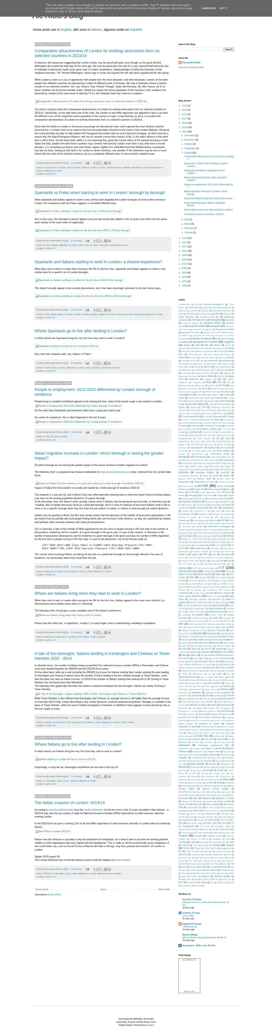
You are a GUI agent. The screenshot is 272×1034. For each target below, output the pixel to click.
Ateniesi (227, 367)
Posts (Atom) (54, 894)
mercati (185, 643)
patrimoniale (196, 695)
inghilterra (183, 554)
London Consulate (200, 618)
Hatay (204, 539)
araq (202, 361)
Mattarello (214, 636)
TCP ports (205, 826)
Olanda (182, 680)
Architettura (212, 360)
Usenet (206, 858)
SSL (200, 807)
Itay (200, 577)
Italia (218, 571)
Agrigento (229, 342)
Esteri (228, 492)
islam (220, 564)
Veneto (200, 861)
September (190, 148)
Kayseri (193, 587)
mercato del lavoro (199, 643)
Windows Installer (222, 876)
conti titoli (226, 429)
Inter (214, 554)
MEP (232, 640)
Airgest (187, 345)
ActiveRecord (205, 317)
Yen (212, 882)
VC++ (191, 861)
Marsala (198, 633)
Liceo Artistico (188, 605)
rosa (180, 764)
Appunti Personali (191, 924)
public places (192, 733)
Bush (189, 395)
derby (228, 457)
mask (222, 634)
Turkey (187, 848)
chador (182, 407)
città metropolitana (208, 410)
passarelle (183, 696)
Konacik (227, 587)
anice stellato (214, 354)
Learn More (209, 8)
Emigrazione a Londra (53, 571)
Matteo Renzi (228, 636)
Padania (226, 686)
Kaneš (184, 587)
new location (123, 860)
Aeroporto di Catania (225, 329)
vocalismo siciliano (208, 870)
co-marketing (195, 413)
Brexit (204, 388)
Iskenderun (208, 564)
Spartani (209, 801)
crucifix (208, 441)
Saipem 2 (208, 767)
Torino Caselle (188, 833)
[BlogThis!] (99, 163)
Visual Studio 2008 (218, 867)
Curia (210, 445)
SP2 (232, 795)
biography (197, 382)
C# (211, 395)
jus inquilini (193, 584)
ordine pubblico (214, 683)
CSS (193, 445)
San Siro (182, 770)
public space (225, 733)
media (206, 640)
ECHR (221, 470)
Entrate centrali (224, 486)
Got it (223, 8)
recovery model (224, 742)
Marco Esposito (218, 630)
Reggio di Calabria (212, 748)
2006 (185, 268)
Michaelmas (207, 646)
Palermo (225, 689)
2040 (181, 314)
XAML (203, 882)
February (189, 228)
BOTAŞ (222, 385)
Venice (223, 861)
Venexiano (211, 861)
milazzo (193, 655)
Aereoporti (215, 320)
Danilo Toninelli (224, 445)
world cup (226, 879)
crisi (217, 438)
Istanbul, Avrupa (191, 913)
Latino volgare (185, 596)
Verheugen (192, 864)
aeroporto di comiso (191, 332)
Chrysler (182, 410)
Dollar (228, 463)
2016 (185, 123)
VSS (222, 870)
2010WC (194, 311)
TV (215, 848)
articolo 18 (201, 364)
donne (217, 466)
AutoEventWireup (202, 370)
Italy (68, 722)
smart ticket (201, 792)
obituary (221, 677)
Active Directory (186, 317)
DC (229, 447)
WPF (181, 882)
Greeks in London (58, 167)
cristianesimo (184, 441)
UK (180, 851)
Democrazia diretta (219, 454)
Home (103, 889)
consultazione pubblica (206, 429)
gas (203, 520)
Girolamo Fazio (227, 530)
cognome (209, 413)
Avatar (231, 370)
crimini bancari (203, 438)
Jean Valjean (221, 577)
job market (55, 436)
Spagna (185, 798)
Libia (213, 602)
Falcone (201, 499)
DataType (211, 447)
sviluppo (200, 820)
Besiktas (208, 379)
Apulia (231, 357)
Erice (228, 489)
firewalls (182, 508)
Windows (205, 876)
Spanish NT (187, 801)
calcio (181, 398)
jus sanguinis (207, 584)
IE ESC (218, 545)
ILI (189, 548)
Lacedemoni (212, 590)
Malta (231, 627)
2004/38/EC (226, 308)
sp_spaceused (220, 795)
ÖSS (199, 686)
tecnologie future (222, 826)
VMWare (193, 870)
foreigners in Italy (202, 511)
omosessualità (218, 680)
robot (209, 761)
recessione (208, 742)
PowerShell (226, 711)
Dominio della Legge (199, 466)
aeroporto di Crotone (213, 333)
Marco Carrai (201, 630)
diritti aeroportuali (226, 460)
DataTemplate (197, 447)
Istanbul (183, 568)
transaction (226, 833)
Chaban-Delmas (224, 404)
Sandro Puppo (196, 770)
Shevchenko (225, 776)
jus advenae (209, 581)
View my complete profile (191, 67)
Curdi (201, 445)
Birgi (208, 382)
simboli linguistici (189, 786)
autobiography (185, 370)
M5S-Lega (193, 624)
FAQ (224, 499)
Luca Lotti (183, 621)
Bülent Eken (211, 392)
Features (188, 505)
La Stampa (196, 590)
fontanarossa (228, 508)
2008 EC (183, 311)
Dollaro (181, 466)
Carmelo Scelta (193, 401)
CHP (204, 407)
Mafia (181, 627)
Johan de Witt (195, 581)
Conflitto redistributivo (190, 423)
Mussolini (227, 664)
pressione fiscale (186, 717)
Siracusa (220, 786)
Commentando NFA (191, 416)
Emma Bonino (188, 486)
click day (182, 413)
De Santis (196, 451)
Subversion (210, 814)
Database (183, 448)
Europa (220, 495)
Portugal (211, 708)
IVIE (209, 577)
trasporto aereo (214, 836)
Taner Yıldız (211, 823)
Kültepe (182, 590)
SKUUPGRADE (185, 792)
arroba (181, 364)
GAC (217, 517)
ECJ (229, 470)
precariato (190, 714)
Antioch (182, 357)
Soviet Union (204, 795)
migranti (101, 637)
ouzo (217, 686)
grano (199, 536)
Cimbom (192, 410)
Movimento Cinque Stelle (209, 661)
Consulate (229, 426)
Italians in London (89, 167)
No (229, 674)
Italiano (96, 29)
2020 (185, 105)
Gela (184, 523)
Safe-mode (195, 767)
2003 (185, 281)
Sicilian (181, 783)
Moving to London (125, 314)
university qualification (213, 855)
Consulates (187, 429)
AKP (207, 345)
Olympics (204, 680)
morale (181, 661)
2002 (185, 285)
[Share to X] (102, 163)
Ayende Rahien (202, 373)
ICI (204, 545)
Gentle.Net (229, 523)
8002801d (190, 314)
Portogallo (183, 708)
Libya (221, 602)
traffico (216, 833)
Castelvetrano (209, 401)
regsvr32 (227, 752)
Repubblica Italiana (207, 755)
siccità (216, 780)
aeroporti (230, 320)
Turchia (216, 845)
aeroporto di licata (201, 335)
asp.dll (197, 367)
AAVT (216, 314)
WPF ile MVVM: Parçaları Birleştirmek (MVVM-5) (204, 937)
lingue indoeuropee (196, 609)
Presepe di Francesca (220, 714)
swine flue (224, 820)
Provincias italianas (209, 727)
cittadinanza (226, 410)
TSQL (231, 842)
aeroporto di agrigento (202, 329)
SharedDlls (196, 776)
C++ (218, 395)
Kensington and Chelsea (82, 722)
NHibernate (197, 674)
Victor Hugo (214, 864)
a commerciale (205, 314)
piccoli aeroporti (227, 698)
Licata (231, 602)
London (101, 167)
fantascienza (213, 499)
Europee (185, 499)
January (188, 232)
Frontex (206, 517)
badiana (227, 373)
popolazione (225, 705)
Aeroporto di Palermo (201, 338)
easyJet (211, 470)
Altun (184, 351)
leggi (191, 599)
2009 (185, 255)
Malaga (222, 627)
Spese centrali (224, 801)
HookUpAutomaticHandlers (199, 542)
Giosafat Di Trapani (209, 530)
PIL (211, 702)
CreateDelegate (185, 438)
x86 (195, 882)
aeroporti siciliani (196, 326)
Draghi (227, 466)
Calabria (227, 395)
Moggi (205, 658)
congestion (208, 423)
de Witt (208, 451)
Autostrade (219, 370)
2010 (185, 251)
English (66, 29)
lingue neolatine (216, 608)
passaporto (225, 692)
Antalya (227, 354)
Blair (220, 382)
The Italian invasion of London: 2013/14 (70, 802)
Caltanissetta (193, 398)
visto (184, 867)
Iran (221, 561)
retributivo (183, 758)
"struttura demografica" (213, 304)
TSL (223, 842)
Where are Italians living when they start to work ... (209, 198)
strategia (182, 814)
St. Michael (211, 808)
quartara (217, 736)
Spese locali (184, 804)
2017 (185, 118)
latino (211, 593)
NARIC (222, 668)
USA (197, 858)
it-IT (221, 568)
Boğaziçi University (187, 385)
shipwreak (183, 780)
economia (184, 472)
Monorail (227, 658)
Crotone (197, 441)
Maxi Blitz (186, 640)
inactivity (216, 552)
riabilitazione (197, 758)
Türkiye (197, 848)
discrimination (187, 463)
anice (200, 354)
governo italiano (186, 536)
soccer (181, 795)
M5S (181, 624)
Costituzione (193, 435)
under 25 (190, 851)
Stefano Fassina (227, 808)
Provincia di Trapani (209, 723)
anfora (191, 354)
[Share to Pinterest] (109, 163)
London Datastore (93, 809)
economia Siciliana (205, 472)
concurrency (229, 420)
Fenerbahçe (201, 505)
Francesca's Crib (186, 514)
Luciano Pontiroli (198, 621)
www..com (189, 960)
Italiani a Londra (78, 571)
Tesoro (206, 829)
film (229, 505)
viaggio (203, 864)
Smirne (213, 792)
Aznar (216, 373)
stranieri (227, 810)
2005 (185, 272)
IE (210, 545)
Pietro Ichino (200, 702)
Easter (201, 470)
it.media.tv (208, 571)
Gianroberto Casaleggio (219, 526)
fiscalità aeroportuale (198, 508)
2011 (185, 246)
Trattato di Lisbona (198, 839)
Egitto (205, 476)
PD (207, 695)
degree (182, 454)
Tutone (207, 848)
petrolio (185, 699)
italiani (228, 571)
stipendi (196, 810)
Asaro (181, 367)
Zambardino (186, 886)
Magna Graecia (193, 627)
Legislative (202, 599)
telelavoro (183, 829)
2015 (185, 127)
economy (47, 722)
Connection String (223, 423)
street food (196, 814)
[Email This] (95, 163)
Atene (217, 367)
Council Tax (226, 435)
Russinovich (226, 764)
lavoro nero (212, 596)
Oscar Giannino (185, 686)
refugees (197, 748)
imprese (185, 552)
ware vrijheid (187, 873)
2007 (185, 264)
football (186, 511)
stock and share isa (212, 811)
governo (227, 533)
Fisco (215, 508)
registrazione (198, 752)
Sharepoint (210, 776)
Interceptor (226, 554)
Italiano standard (204, 574)
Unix (229, 855)
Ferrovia (213, 505)
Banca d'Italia (207, 376)
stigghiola (185, 811)
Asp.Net (207, 367)
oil (230, 677)
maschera (211, 633)
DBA (222, 448)
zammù (198, 886)
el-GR (215, 475)
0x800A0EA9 (194, 308)
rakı (229, 739)
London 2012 (216, 615)
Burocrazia (226, 392)
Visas (225, 864)
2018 (185, 114)
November (190, 139)
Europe (231, 495)
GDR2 (231, 520)
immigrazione (200, 548)
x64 (188, 882)
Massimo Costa (188, 636)
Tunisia (205, 845)
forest (218, 511)
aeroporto (215, 326)
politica (213, 705)
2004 (185, 277)
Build (199, 392)
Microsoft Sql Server (201, 649)
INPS (205, 554)
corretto (222, 432)
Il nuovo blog (188, 916)
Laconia (226, 590)
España (202, 492)
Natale (231, 667)
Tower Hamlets (127, 722)
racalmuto (196, 739)
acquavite (227, 314)
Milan (184, 655)
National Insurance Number (109, 873)
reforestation (184, 748)
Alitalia (231, 348)
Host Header (220, 542)
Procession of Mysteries (210, 717)
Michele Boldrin (224, 646)
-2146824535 (184, 304)
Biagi (219, 379)
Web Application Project (206, 873)
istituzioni (205, 568)
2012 (185, 242)
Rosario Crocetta (195, 764)
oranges (191, 683)
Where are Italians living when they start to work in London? (88, 593)
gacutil (227, 517)
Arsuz (190, 364)
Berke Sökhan (189, 934)
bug (191, 392)
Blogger (150, 1025)
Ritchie (189, 761)
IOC (204, 561)
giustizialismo (198, 533)
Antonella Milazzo (207, 358)
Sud (222, 814)
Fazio (221, 502)
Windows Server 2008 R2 (206, 879)
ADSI (194, 320)
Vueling (231, 870)
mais (213, 627)
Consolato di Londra (213, 426)
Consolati (183, 426)
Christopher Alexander (221, 407)
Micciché (194, 646)
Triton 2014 (213, 842)
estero (181, 495)
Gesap (199, 526)
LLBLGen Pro (194, 612)
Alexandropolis (218, 348)
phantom (195, 699)
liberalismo (216, 599)
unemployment (205, 851)
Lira (183, 612)
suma (191, 817)
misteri (196, 658)
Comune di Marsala (190, 420)
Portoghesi (197, 708)
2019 (185, 110)
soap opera (226, 792)
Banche (221, 376)
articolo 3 (214, 364)
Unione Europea (223, 851)
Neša (185, 674)
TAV (232, 823)
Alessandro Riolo (191, 62)
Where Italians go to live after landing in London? (78, 744)
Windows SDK (185, 879)
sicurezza (229, 783)
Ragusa (220, 739)
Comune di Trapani (211, 420)
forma (228, 511)
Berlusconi (194, 379)
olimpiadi (192, 680)
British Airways (218, 389)
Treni (228, 839)
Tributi (193, 842)
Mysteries (210, 667)
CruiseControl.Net (223, 441)
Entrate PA (199, 489)
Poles (80, 245)
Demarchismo (197, 454)
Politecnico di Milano (197, 705)
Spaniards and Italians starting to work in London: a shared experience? (98, 262)
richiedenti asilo (214, 758)
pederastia (218, 696)
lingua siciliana (218, 605)
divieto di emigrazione (206, 463)
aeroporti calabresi (190, 323)
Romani (228, 761)
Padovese (196, 689)
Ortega (228, 683)
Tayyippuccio (188, 826)
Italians (53, 314)
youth (231, 882)
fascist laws (210, 502)
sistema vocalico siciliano (215, 789)
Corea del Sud (209, 432)
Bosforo (211, 385)
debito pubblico (223, 451)
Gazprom (213, 520)
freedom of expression (221, 514)
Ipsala (213, 561)
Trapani (183, 835)
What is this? (189, 991)
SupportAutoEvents (225, 817)
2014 (185, 131)
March (187, 224)
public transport (185, 736)
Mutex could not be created (191, 668)
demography (200, 457)
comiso (230, 413)
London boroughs (114, 167)
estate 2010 (215, 492)
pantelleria (196, 692)
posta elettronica (209, 711)
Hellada (214, 539)
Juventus (230, 584)
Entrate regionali (215, 489)
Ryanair (183, 767)
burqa (181, 395)
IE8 (232, 545)
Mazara (196, 639)
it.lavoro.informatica (188, 571)
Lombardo (186, 615)
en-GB (46, 167)
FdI (180, 505)
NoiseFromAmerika (187, 677)
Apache (222, 358)
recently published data (61, 809)
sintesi (210, 786)
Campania (218, 398)
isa (198, 564)
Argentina (226, 360)
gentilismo (216, 523)
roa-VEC (199, 761)
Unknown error (185, 858)
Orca (201, 683)
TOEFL (222, 829)
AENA (203, 320)
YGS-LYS (221, 882)
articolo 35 (226, 364)
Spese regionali (212, 804)
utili (229, 858)
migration (127, 167)
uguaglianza (226, 848)
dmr (221, 463)
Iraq (229, 561)
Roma (218, 761)
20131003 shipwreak (222, 311)
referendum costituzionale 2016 (213, 745)
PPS (180, 714)
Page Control (211, 689)
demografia (184, 457)
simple (201, 786)
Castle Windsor (185, 404)
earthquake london (187, 470)
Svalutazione (187, 820)
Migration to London (141, 167)
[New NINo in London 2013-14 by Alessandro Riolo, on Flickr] (53, 831)
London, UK (50, 174)
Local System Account (214, 611)
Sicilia (226, 779)
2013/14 (46, 873)
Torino (231, 829)
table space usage (195, 823)
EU (203, 495)
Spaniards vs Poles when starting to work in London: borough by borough (100, 192)
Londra (215, 618)
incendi (228, 552)
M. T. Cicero (214, 621)
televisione (194, 829)
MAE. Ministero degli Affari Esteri (216, 624)
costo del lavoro (210, 435)
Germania (186, 527)
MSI (217, 664)
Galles (196, 520)
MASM (231, 634)
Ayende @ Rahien (191, 899)
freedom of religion (188, 517)
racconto (209, 739)
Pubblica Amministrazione (214, 730)
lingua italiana (203, 605)
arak (184, 361)
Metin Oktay (229, 643)
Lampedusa (184, 593)
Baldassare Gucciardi (188, 376)
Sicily (219, 783)
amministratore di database (201, 351)
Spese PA (197, 804)
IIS (183, 548)
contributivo (193, 432)
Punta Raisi (203, 736)
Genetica (193, 523)
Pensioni (230, 695)
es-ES (192, 492)
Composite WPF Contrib (223, 416)
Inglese (195, 554)
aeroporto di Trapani (205, 341)
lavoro (198, 596)
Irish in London (73, 167)
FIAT (222, 505)
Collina (220, 413)
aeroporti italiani (212, 323)
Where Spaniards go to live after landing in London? (81, 331)
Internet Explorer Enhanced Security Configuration (211, 558)
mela (224, 639)
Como (206, 417)
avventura (186, 373)
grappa (209, 536)
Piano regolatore (209, 699)
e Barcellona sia (189, 927)
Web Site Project (189, 876)
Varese (181, 861)
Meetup (215, 640)
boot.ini (201, 385)
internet (182, 558)
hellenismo (226, 539)
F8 (193, 499)
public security (209, 733)
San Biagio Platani (223, 767)
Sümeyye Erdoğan (205, 817)
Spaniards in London (53, 171)
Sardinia (209, 770)
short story (195, 780)
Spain (87, 368)
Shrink (207, 780)
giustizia (185, 533)
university (196, 855)
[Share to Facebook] (106, 163)
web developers (227, 873)
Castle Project (224, 401)
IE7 (225, 545)
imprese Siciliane (200, 552)
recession (195, 742)
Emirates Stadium (226, 482)
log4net (231, 612)
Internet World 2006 (190, 561)
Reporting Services (187, 755)
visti (232, 864)
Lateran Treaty (199, 593)
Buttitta (199, 395)
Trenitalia (183, 842)
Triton (202, 842)
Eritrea (181, 492)
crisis (227, 438)
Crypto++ (182, 445)
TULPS (185, 845)
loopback (227, 618)
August (188, 152)
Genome (205, 523)
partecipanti (211, 693)
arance (193, 361)
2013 (185, 238)
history (181, 542)
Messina (216, 643)
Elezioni (226, 475)
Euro (210, 495)
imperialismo (229, 548)
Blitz (229, 382)
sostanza (192, 795)
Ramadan (183, 742)
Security (204, 773)
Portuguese (225, 708)
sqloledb (190, 808)
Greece (230, 536)
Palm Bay (183, 693)
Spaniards (104, 245)
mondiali (215, 658)
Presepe (202, 714)
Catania (200, 404)
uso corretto (219, 858)
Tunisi (195, 845)
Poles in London (91, 245)
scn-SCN (192, 773)
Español (136, 29)
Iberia (197, 545)
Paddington (184, 689)
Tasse (224, 823)
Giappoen (183, 530)
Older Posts (164, 889)
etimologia (193, 495)
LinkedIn (230, 609)
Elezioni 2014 (223, 479)
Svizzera (212, 820)
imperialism (215, 548)
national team (215, 671)
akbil (197, 345)
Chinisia (193, 407)
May (186, 219)
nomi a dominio (207, 677)
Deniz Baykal (216, 457)
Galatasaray (184, 520)
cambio (207, 398)
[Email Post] (87, 163)
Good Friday (213, 533)
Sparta (199, 801)
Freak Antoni (203, 514)
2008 (185, 259)
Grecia (219, 536)
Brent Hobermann (190, 389)
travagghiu (216, 839)
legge (223, 596)
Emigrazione (48, 637)
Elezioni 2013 (204, 479)
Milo (202, 655)
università (183, 854)
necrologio (229, 671)
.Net (196, 304)
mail (206, 627)
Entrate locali (184, 489)
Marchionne (187, 630)
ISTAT (194, 568)
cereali (211, 404)
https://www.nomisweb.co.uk (115, 472)
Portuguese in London (188, 711)
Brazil (231, 385)
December (190, 135)
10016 (206, 308)
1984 (215, 308)
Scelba (220, 770)
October (188, 144)
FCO (229, 502)
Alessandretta (184, 348)
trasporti (198, 836)
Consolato (195, 426)
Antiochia (193, 358)
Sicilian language (195, 783)
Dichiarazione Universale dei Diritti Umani (196, 460)
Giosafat (194, 530)
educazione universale (189, 476)
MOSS (191, 661)
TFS (214, 829)
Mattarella (202, 636)
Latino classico (224, 593)
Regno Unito (213, 751)
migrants (62, 368)
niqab (219, 674)
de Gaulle (183, 451)
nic (209, 674)
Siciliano (209, 783)
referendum (184, 745)
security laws (219, 773)
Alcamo (217, 345)
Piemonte (186, 702)
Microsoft (183, 649)
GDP (223, 520)
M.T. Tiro (227, 621)
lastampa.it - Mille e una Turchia (198, 945)
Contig (181, 432)
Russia (212, 764)
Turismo (230, 845)
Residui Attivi (225, 755)
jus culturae (223, 581)
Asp (189, 367)
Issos (228, 564)
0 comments (76, 163)
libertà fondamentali (198, 602)
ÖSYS (207, 686)
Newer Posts (42, 889)
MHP (184, 646)
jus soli (220, 584)
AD (217, 317)
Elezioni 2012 (185, 479)
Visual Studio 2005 (198, 867)
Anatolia (220, 351)
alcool (228, 345)
